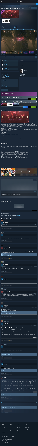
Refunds (18, 432)
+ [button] (33, 29)
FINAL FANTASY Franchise (11, 6)
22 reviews (4, 262)
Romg (4, 232)
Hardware (11, 429)
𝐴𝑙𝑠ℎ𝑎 (4, 320)
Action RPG (16, 29)
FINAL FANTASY (7, 76)
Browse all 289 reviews (19, 415)
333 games (4, 321)
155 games (4, 233)
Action (4, 29)
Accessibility (19, 427)
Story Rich (27, 29)
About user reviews (3, 201)
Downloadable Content (24, 6)
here (16, 194)
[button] (2, 4)
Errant (4, 261)
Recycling (11, 430)
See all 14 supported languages (24, 66)
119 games (4, 345)
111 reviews (8, 220)
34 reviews (8, 233)
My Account (26, 430)
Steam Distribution (4, 430)
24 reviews (8, 345)
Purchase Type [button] (9, 210)
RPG (2, 29)
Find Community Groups (5, 86)
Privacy (18, 426)
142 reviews (8, 321)
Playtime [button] (24, 210)
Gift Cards (3, 432)
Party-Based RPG (12, 29)
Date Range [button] (19, 210)
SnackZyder (5, 288)
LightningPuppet (5, 219)
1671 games (4, 220)
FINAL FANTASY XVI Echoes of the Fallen (18, 102)
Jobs (11, 427)
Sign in (2, 56)
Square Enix (16, 26)
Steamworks (3, 429)
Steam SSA (3, 427)
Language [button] (14, 210)
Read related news (4, 85)
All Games (2, 6)
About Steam (3, 426)
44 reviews (4, 289)
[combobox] (28, 4)
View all (35, 191)
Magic (32, 29)
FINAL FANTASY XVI (17, 6)
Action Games (6, 6)
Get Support (26, 429)
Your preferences (9, 201)
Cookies (18, 430)
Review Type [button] (3, 210)
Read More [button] (34, 337)
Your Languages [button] (5, 213)
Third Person (23, 29)
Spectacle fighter (8, 29)
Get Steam (26, 426)
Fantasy (30, 29)
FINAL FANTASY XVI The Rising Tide (29, 102)
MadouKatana (5, 344)
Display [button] (28, 210)
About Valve (12, 426)
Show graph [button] (34, 210)
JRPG (19, 29)
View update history (4, 84)
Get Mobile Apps (27, 427)
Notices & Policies (19, 429)
